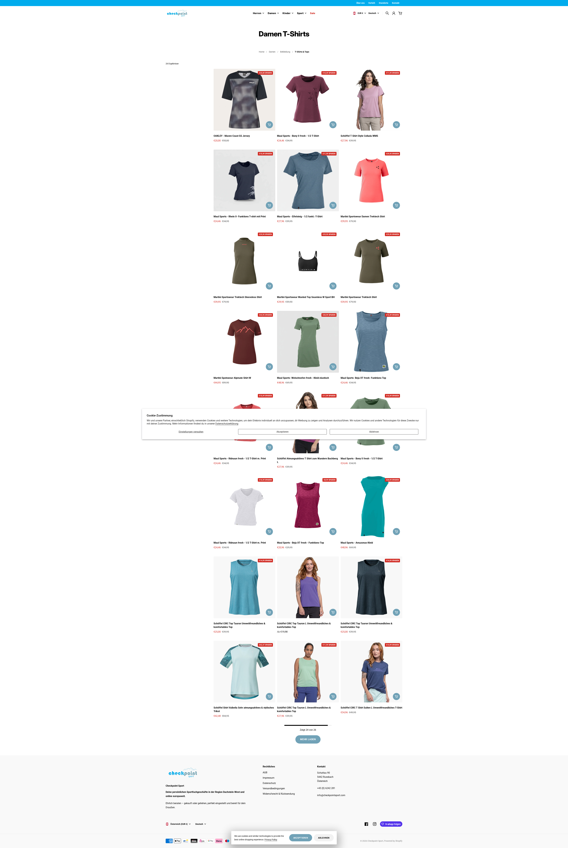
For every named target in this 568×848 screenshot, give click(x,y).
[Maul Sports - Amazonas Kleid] (371, 506)
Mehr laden (308, 739)
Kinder (287, 13)
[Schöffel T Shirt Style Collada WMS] (371, 99)
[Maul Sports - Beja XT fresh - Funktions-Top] (308, 506)
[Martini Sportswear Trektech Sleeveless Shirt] (244, 261)
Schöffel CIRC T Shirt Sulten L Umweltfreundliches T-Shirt (371, 707)
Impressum (268, 777)
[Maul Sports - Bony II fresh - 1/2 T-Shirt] (308, 99)
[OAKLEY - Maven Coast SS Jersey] (244, 99)
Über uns (360, 3)
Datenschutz (269, 783)
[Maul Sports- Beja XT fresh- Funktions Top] (371, 342)
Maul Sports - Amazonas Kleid (357, 542)
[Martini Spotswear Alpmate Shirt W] (244, 342)
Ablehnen (374, 431)
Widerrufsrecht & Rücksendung (279, 793)
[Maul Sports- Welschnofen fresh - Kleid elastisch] (308, 342)
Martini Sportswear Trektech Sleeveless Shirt (238, 297)
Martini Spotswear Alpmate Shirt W (232, 378)
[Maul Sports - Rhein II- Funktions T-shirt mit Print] (244, 180)
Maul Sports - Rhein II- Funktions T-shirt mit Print (240, 216)
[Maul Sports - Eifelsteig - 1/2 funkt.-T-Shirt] (308, 180)
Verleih (371, 3)
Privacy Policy (270, 839)
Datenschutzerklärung (226, 423)
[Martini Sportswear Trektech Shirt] (371, 261)
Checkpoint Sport (375, 841)
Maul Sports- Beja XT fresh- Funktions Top (363, 378)
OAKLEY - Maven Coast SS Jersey (232, 135)
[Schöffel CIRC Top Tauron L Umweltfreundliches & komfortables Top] (308, 587)
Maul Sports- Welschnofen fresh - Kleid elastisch (303, 378)
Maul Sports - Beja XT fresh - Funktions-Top (300, 542)
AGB (265, 772)
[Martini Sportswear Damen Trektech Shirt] (371, 180)
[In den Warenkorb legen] (269, 124)
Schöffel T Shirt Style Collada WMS (359, 135)
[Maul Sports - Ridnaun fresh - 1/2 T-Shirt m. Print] (244, 506)
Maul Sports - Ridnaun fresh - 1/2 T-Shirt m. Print (240, 458)
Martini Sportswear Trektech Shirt (359, 297)
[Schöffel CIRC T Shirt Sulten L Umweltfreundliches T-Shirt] (371, 671)
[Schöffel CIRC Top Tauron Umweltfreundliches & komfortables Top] (244, 587)
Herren (257, 13)
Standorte (383, 3)
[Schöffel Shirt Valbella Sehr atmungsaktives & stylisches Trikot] (244, 671)
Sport (300, 13)
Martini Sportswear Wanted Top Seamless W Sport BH (306, 297)
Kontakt (395, 3)
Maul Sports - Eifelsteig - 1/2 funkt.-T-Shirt (299, 216)
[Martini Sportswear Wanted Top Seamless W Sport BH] (308, 261)
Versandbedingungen (274, 788)
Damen (272, 13)
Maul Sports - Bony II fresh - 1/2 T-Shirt (298, 135)
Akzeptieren (282, 431)
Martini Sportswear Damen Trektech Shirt (363, 216)
